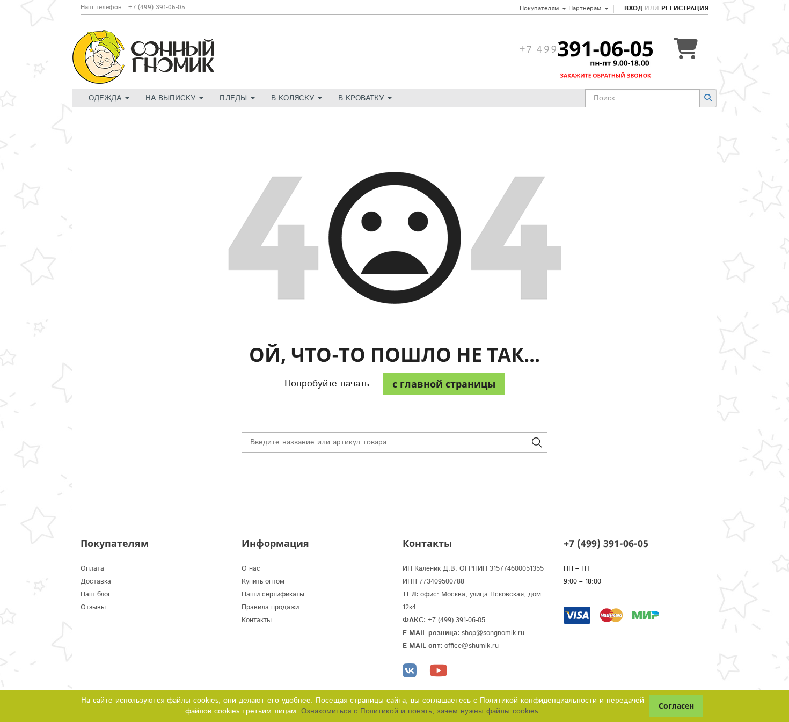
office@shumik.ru (471, 646)
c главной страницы (443, 383)
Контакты (257, 620)
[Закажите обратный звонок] (586, 48)
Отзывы (93, 607)
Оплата (92, 569)
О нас (251, 569)
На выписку (171, 98)
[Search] (708, 98)
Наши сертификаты (273, 594)
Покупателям (540, 8)
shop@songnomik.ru (493, 633)
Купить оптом (263, 582)
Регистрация (684, 8)
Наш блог (96, 594)
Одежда (106, 98)
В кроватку (362, 98)
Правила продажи (270, 607)
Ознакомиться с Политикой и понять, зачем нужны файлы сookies (419, 711)
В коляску (294, 98)
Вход (633, 8)
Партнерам (585, 8)
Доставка (96, 582)
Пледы (235, 98)
